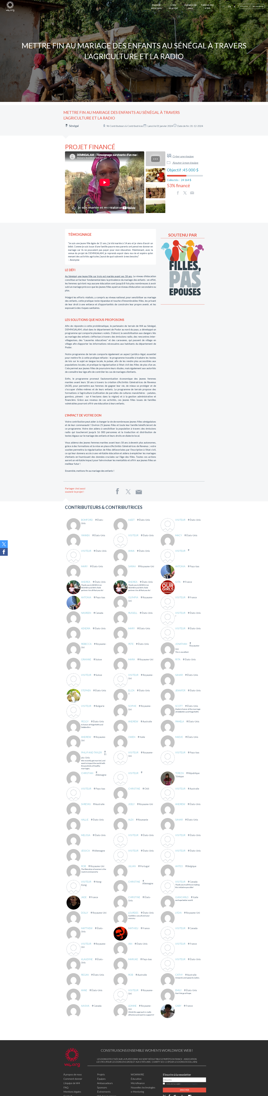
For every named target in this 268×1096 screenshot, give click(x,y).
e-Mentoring (137, 1091)
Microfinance (138, 1083)
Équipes (101, 1078)
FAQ (65, 1087)
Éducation (136, 1078)
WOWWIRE (137, 1074)
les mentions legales (189, 1084)
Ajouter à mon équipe (185, 162)
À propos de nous (72, 1074)
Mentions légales (72, 1091)
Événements (104, 1091)
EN (229, 6)
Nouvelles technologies (143, 1087)
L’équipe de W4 (71, 1083)
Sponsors (102, 1087)
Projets (101, 1074)
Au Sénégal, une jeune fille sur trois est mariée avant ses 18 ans (98, 276)
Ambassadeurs (105, 1083)
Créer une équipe (183, 156)
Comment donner (72, 1078)
